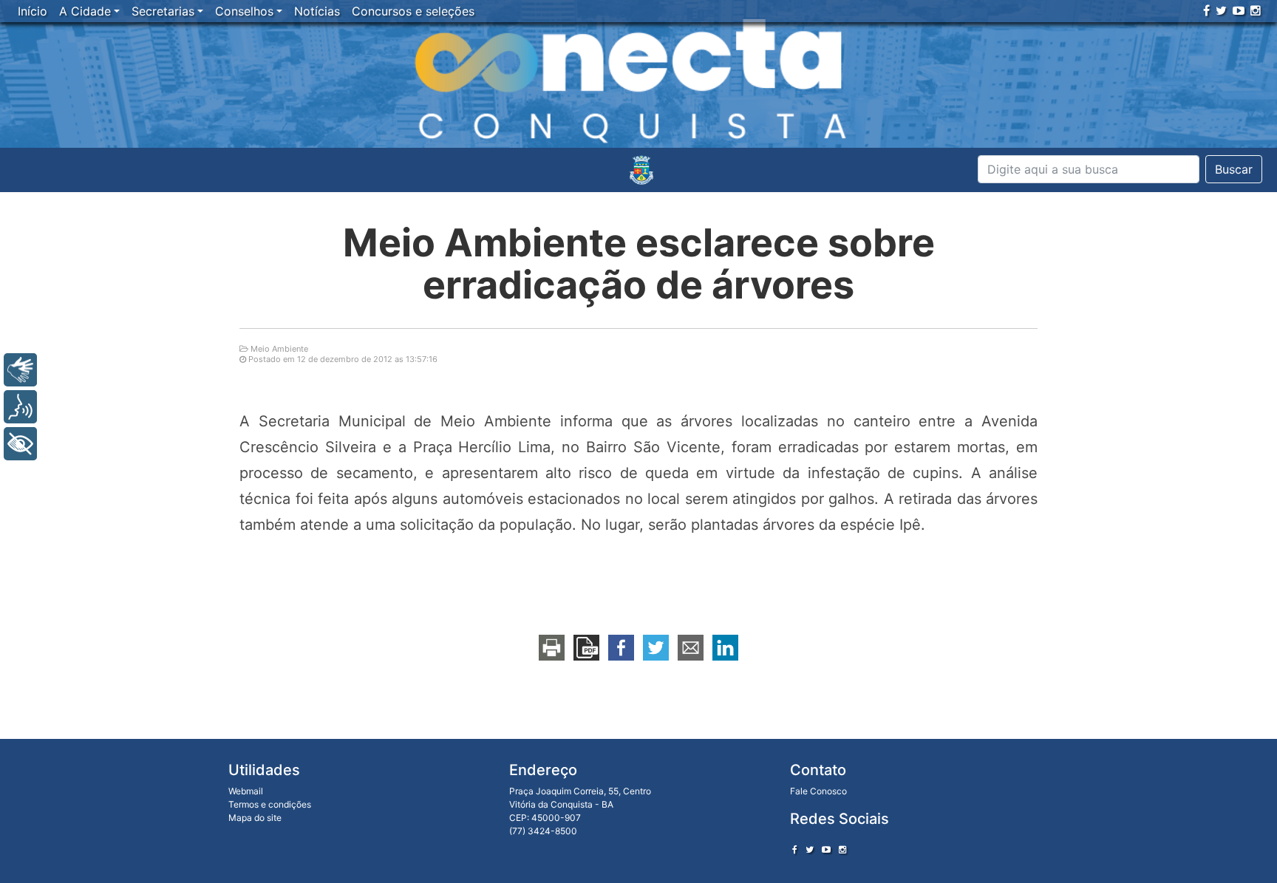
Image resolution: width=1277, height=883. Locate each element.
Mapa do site (255, 817)
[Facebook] (1206, 10)
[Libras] (20, 369)
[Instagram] (1255, 10)
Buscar (1234, 169)
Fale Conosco (818, 791)
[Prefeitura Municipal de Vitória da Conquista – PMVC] (641, 170)
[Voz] (20, 406)
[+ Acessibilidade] (20, 443)
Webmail (245, 791)
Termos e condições (269, 804)
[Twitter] (1221, 10)
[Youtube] (1238, 10)
